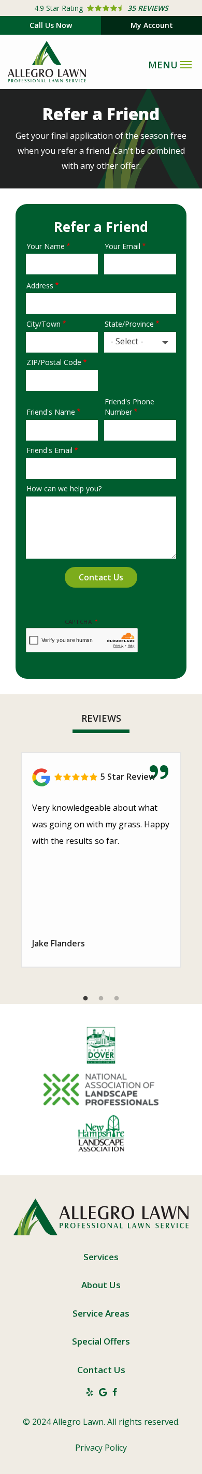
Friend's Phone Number (129, 407)
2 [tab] (101, 999)
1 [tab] (85, 999)
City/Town (43, 324)
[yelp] (89, 1391)
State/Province (129, 324)
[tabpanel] (101, 860)
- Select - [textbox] (126, 341)
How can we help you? (64, 488)
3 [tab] (116, 999)
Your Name (45, 246)
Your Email (122, 246)
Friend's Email (49, 450)
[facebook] (115, 1391)
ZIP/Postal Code (53, 362)
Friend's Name (50, 412)
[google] (103, 1391)
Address (39, 285)
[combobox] (140, 342)
